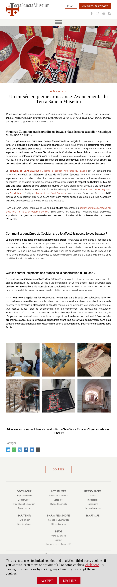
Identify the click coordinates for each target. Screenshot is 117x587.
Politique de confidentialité (58, 544)
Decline (69, 580)
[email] (8, 449)
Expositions (92, 504)
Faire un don (24, 520)
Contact (58, 540)
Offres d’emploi (58, 524)
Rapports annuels (58, 504)
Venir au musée (58, 536)
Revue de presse (93, 508)
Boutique (92, 515)
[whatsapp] (14, 449)
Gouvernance (24, 508)
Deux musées (24, 500)
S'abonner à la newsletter (95, 5)
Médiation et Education (24, 504)
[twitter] (32, 449)
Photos (93, 496)
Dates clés (58, 500)
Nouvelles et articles (58, 496)
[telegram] (20, 449)
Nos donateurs (24, 524)
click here (92, 565)
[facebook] (26, 449)
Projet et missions (24, 496)
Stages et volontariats (58, 520)
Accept (47, 580)
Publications (92, 500)
